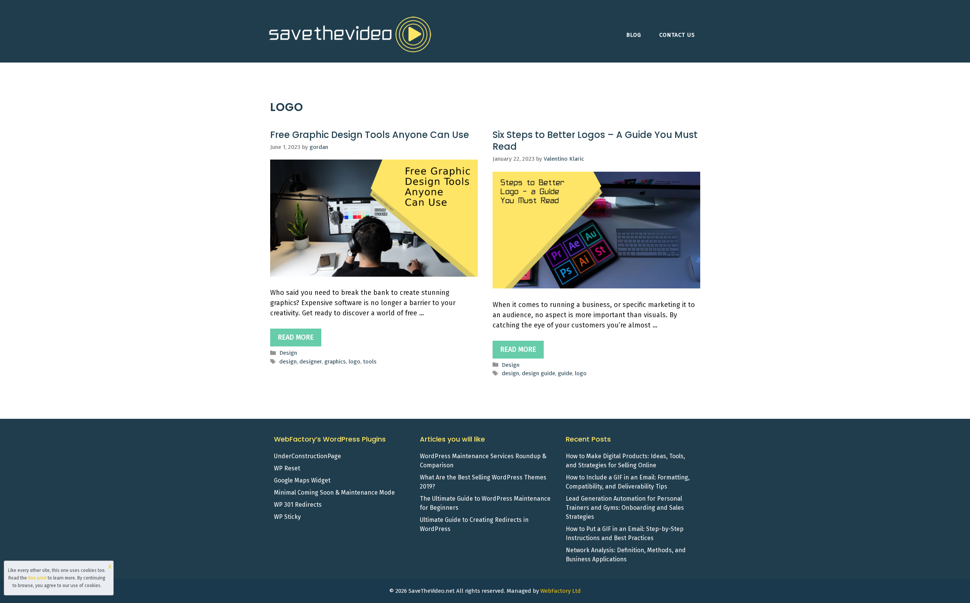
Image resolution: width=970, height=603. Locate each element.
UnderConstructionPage (307, 456)
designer (310, 361)
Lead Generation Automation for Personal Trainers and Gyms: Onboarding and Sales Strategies (625, 507)
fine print (37, 578)
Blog (633, 34)
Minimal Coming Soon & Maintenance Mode (334, 492)
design (288, 361)
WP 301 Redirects (298, 504)
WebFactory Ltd (560, 590)
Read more (296, 337)
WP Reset (287, 468)
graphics (335, 361)
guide (565, 373)
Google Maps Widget (302, 480)
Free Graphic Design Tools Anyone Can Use (369, 134)
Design (288, 352)
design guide (538, 373)
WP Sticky (287, 516)
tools (370, 361)
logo (354, 361)
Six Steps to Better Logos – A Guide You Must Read (595, 140)
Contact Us (677, 34)
